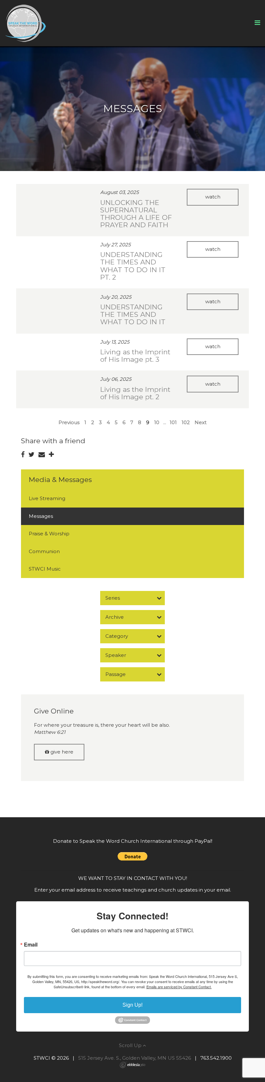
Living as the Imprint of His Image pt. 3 (135, 355)
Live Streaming (47, 498)
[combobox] (132, 598)
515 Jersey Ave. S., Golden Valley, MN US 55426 (134, 1058)
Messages (41, 516)
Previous (69, 422)
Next (201, 422)
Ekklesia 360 (132, 1065)
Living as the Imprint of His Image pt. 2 (135, 393)
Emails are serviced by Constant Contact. (179, 986)
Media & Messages (60, 480)
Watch (212, 197)
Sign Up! (132, 1005)
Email (30, 944)
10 (156, 422)
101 (173, 422)
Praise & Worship (49, 533)
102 (186, 422)
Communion (44, 551)
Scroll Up (131, 1045)
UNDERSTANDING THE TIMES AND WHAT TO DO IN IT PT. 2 (132, 266)
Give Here (61, 752)
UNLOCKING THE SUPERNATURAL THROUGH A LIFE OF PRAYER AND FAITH (136, 213)
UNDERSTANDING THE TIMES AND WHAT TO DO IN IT (132, 314)
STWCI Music (45, 569)
